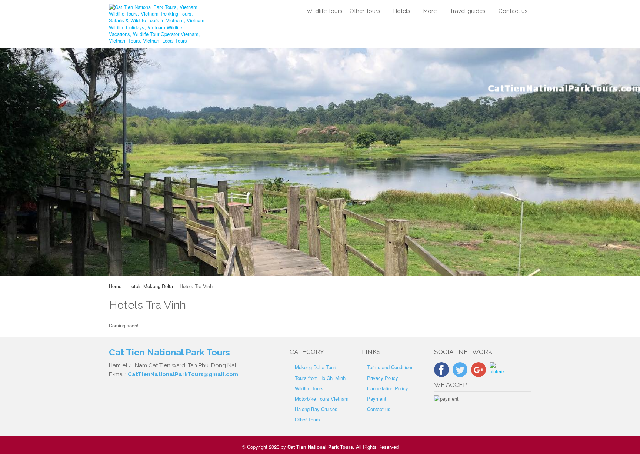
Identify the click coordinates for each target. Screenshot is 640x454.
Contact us (513, 11)
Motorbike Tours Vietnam (322, 398)
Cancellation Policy (387, 388)
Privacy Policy (382, 377)
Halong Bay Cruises (316, 409)
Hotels (401, 11)
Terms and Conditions (390, 367)
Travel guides (467, 11)
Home (115, 286)
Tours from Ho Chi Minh (320, 377)
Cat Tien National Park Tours (320, 446)
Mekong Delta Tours (316, 367)
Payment (376, 398)
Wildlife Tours (324, 11)
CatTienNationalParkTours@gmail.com (183, 374)
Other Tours (365, 11)
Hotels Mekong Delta (150, 286)
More (430, 11)
